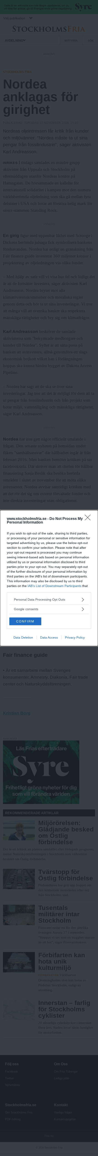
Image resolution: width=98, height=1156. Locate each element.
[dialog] (49, 578)
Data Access (49, 637)
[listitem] (49, 599)
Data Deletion (23, 637)
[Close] (89, 519)
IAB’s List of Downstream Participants (54, 586)
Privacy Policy (75, 637)
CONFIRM (25, 621)
